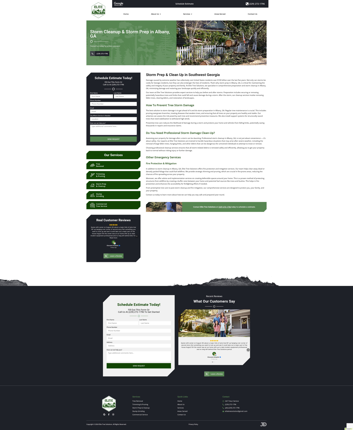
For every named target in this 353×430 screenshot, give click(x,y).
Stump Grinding (100, 195)
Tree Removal (100, 165)
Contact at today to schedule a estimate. (224, 207)
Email (92, 108)
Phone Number (95, 100)
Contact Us (252, 14)
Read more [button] (113, 238)
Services (186, 14)
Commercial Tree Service (101, 205)
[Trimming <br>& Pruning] (91, 175)
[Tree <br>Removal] (91, 165)
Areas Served (219, 14)
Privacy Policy (193, 424)
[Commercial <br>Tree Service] (91, 205)
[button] (90, 236)
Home (126, 14)
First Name (94, 93)
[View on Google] (113, 242)
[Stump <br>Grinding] (91, 195)
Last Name (117, 93)
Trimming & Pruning (100, 175)
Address (109, 342)
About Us (155, 14)
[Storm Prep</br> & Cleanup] (91, 185)
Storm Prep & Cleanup (101, 185)
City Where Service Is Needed (100, 116)
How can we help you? (98, 123)
